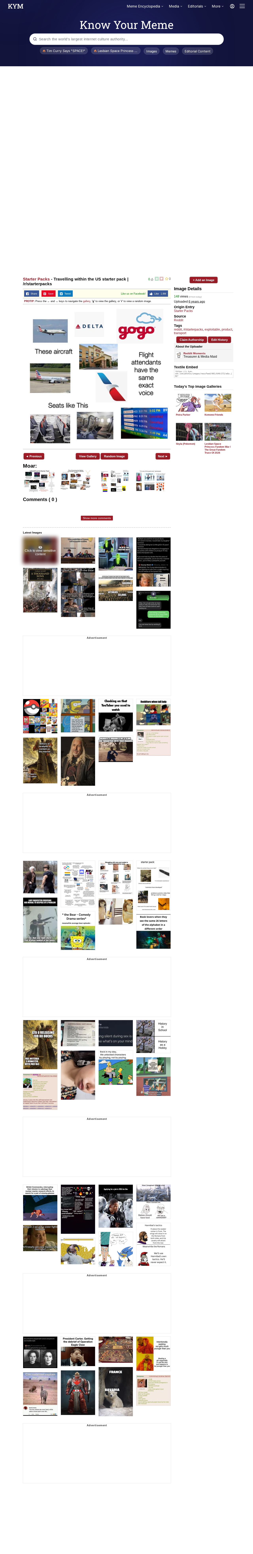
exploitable (212, 329)
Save (50, 293)
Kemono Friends (214, 414)
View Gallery (87, 456)
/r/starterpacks (193, 329)
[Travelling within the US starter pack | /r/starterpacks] (97, 376)
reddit (178, 329)
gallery (86, 301)
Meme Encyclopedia (143, 6)
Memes (170, 51)
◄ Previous (34, 456)
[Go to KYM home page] (15, 7)
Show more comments (97, 518)
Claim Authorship (192, 339)
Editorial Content (198, 51)
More (216, 6)
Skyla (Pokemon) (185, 444)
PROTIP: (29, 301)
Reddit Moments (194, 353)
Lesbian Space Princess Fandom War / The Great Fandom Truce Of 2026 (218, 448)
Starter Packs (36, 279)
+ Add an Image (203, 280)
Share (33, 293)
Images (151, 51)
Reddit (178, 320)
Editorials (195, 6)
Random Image (114, 456)
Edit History (219, 339)
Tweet (67, 293)
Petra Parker (183, 414)
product (227, 329)
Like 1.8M (159, 293)
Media (174, 6)
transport (180, 333)
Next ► (163, 456)
